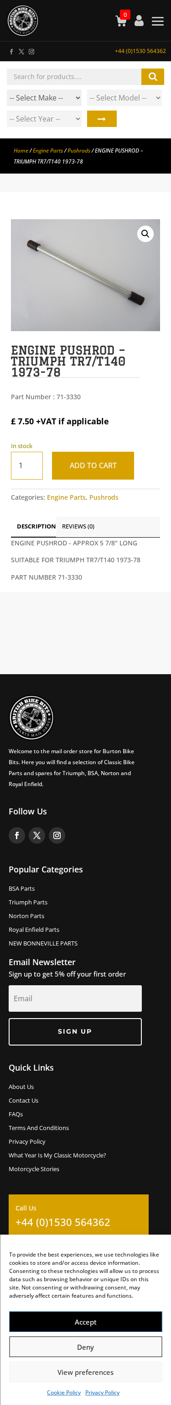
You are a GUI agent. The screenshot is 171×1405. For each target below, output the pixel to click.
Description (36, 526)
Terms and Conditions (39, 1128)
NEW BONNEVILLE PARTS (43, 943)
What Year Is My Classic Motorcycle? (57, 1155)
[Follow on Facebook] (11, 49)
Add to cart (93, 465)
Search (102, 119)
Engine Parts (48, 150)
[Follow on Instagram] (31, 49)
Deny (85, 1347)
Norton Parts (26, 916)
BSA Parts (22, 889)
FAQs (16, 1114)
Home (21, 150)
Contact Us (23, 1100)
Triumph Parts (28, 902)
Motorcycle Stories (34, 1169)
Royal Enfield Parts (34, 930)
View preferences (85, 1372)
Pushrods (78, 150)
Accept (86, 1321)
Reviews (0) (78, 526)
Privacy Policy (102, 1392)
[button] (145, 234)
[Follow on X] (21, 49)
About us (21, 1087)
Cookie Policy (64, 1392)
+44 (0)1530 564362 (140, 51)
